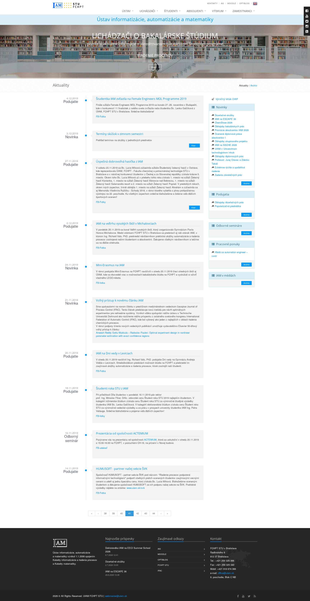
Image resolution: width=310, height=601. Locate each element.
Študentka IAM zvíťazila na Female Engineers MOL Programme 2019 (141, 99)
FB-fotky (100, 416)
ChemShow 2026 (223, 122)
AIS (222, 3)
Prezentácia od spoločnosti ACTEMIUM (122, 433)
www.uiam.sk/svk (136, 488)
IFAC (160, 570)
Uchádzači (147, 11)
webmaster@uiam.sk (116, 596)
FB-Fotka (101, 116)
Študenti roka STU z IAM (112, 388)
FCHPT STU (163, 565)
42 (137, 513)
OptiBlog (244, 3)
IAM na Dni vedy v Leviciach (114, 353)
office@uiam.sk (226, 573)
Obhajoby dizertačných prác (229, 202)
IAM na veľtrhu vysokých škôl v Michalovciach (126, 223)
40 (121, 513)
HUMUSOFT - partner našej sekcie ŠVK (121, 469)
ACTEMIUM (150, 439)
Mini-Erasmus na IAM (110, 265)
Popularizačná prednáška (228, 206)
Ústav (126, 11)
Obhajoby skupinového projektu (231, 141)
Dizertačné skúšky (224, 115)
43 (145, 513)
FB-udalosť (101, 448)
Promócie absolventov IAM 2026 (232, 130)
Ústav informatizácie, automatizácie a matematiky (155, 19)
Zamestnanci (242, 11)
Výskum (218, 11)
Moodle (231, 3)
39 (113, 513)
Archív (253, 85)
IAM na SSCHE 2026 (226, 145)
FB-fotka (100, 282)
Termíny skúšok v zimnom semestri (119, 134)
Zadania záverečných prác (228, 175)
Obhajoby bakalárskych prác (229, 126)
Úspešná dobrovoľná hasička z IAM (119, 161)
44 (153, 513)
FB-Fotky (101, 202)
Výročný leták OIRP (227, 99)
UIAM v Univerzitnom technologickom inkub (224, 150)
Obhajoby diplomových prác (229, 156)
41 (129, 513)
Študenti (171, 11)
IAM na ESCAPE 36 (225, 119)
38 (105, 513)
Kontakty (212, 3)
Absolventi (195, 11)
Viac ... (155, 67)
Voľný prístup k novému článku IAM (119, 300)
